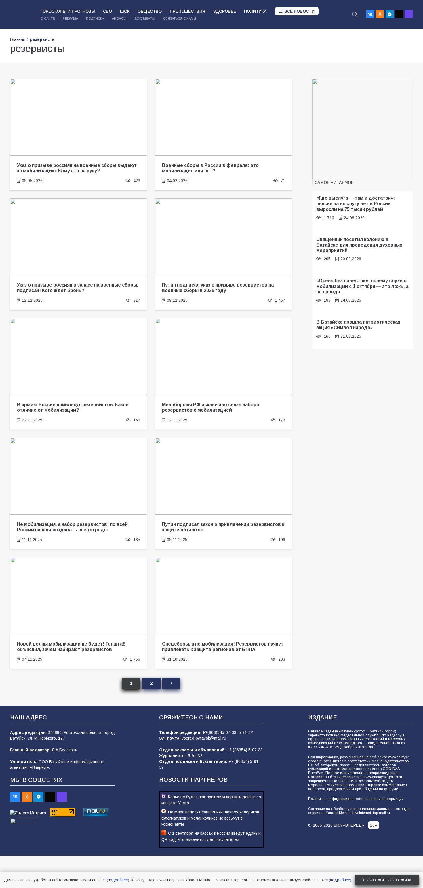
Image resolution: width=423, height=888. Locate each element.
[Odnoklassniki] (380, 14)
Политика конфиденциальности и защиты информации (356, 799)
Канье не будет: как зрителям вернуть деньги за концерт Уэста (211, 800)
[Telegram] (390, 14)
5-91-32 (246, 732)
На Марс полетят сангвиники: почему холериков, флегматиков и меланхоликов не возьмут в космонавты (210, 818)
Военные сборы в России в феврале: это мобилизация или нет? (210, 168)
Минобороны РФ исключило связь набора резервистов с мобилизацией (210, 407)
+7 (205, 732)
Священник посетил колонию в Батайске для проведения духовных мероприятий (359, 245)
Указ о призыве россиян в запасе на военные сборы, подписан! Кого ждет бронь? (77, 287)
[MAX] (409, 14)
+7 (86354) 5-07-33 (245, 750)
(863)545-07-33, (223, 732)
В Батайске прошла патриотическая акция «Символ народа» (358, 324)
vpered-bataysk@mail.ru (204, 738)
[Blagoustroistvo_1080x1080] (362, 129)
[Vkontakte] (370, 14)
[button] (355, 14)
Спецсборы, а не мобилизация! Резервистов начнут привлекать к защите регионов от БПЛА (222, 646)
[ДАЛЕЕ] (171, 683)
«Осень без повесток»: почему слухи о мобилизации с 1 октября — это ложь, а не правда (362, 286)
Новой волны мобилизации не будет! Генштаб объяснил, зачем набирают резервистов (71, 646)
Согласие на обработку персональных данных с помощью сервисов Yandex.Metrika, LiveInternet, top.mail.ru (359, 811)
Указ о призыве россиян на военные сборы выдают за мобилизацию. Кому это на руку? (77, 168)
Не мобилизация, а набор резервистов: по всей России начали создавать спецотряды (72, 527)
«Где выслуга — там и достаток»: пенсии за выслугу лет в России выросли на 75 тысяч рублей (355, 203)
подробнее (118, 880)
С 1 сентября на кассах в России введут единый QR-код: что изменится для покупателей (211, 836)
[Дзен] (399, 14)
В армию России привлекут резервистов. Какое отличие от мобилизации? (73, 407)
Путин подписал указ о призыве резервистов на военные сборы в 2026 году (218, 287)
